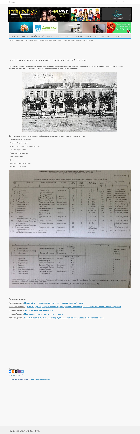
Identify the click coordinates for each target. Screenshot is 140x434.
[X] (16, 371)
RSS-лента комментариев (40, 379)
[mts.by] (21, 33)
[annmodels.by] (85, 20)
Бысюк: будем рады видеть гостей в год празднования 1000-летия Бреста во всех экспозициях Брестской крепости (74, 306)
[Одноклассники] (13, 371)
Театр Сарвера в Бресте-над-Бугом (38, 310)
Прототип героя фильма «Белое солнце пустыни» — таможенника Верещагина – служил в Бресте (64, 317)
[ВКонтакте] (10, 371)
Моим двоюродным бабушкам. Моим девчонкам (43, 314)
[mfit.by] (54, 20)
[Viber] (19, 371)
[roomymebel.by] (116, 20)
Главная (12, 40)
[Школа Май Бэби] (119, 33)
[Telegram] (22, 371)
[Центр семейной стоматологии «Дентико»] (45, 33)
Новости (20, 40)
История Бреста (31, 40)
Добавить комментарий (19, 379)
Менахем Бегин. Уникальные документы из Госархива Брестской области (54, 303)
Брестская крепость (17, 306)
